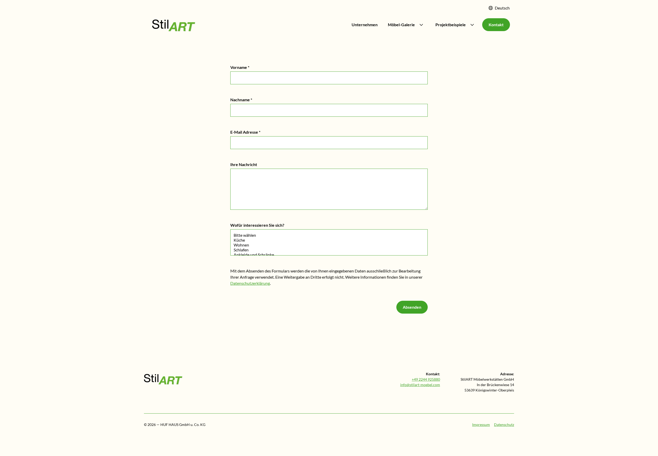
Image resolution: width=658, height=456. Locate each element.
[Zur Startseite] (163, 379)
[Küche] (329, 240)
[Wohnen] (329, 244)
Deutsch (502, 7)
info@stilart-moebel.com (420, 384)
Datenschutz (504, 424)
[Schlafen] (329, 249)
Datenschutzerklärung (250, 283)
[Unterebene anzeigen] (421, 25)
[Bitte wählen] (329, 235)
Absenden (412, 307)
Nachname (241, 99)
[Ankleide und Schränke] (329, 254)
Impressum (481, 424)
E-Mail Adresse (245, 132)
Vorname (239, 67)
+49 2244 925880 (426, 379)
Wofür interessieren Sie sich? (257, 225)
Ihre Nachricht (243, 164)
